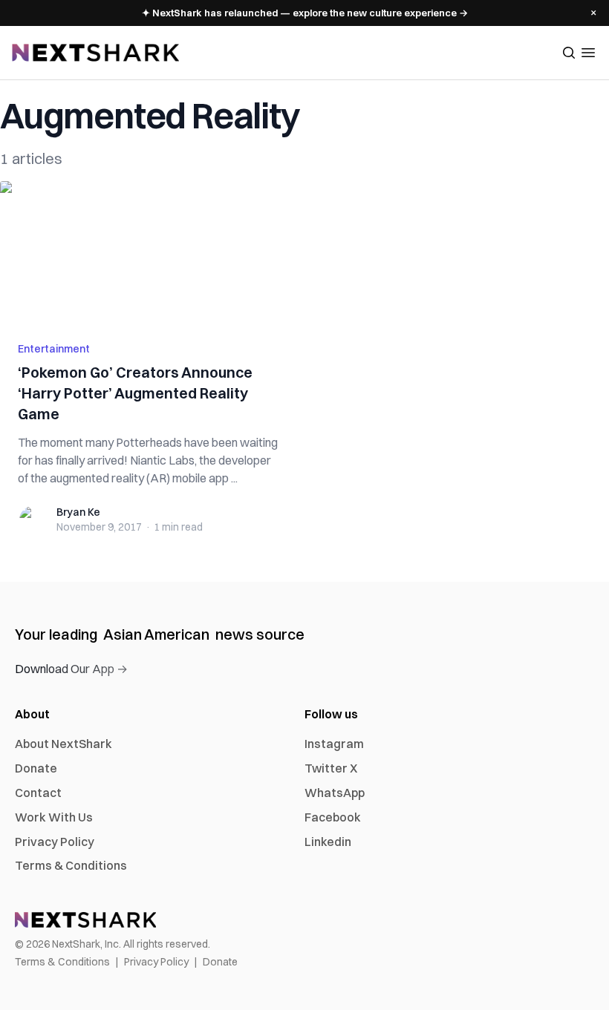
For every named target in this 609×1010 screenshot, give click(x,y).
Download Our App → (71, 668)
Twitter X (330, 768)
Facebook (332, 817)
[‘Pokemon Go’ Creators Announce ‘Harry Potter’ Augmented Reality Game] (148, 252)
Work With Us (54, 817)
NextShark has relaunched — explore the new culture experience (305, 13)
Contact (38, 792)
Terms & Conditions (71, 865)
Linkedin (327, 841)
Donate (36, 768)
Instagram (334, 743)
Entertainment (54, 348)
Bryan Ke (78, 512)
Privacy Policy (54, 841)
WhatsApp (334, 792)
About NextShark (63, 743)
